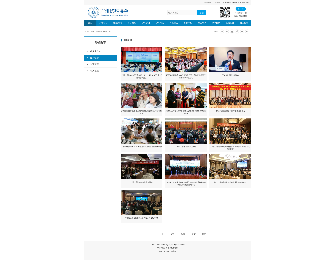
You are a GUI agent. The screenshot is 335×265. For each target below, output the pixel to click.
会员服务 (244, 23)
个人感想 (94, 71)
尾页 (204, 234)
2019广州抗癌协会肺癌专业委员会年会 (230, 111)
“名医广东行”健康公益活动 (186, 147)
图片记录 (107, 31)
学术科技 (160, 23)
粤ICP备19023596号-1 (167, 251)
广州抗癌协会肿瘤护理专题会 (141, 182)
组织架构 (117, 23)
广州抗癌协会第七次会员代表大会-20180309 (141, 218)
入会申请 (216, 2)
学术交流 (146, 23)
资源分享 (99, 31)
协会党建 (230, 23)
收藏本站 (226, 2)
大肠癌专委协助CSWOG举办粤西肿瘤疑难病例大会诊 (141, 147)
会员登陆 (207, 2)
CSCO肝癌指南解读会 (230, 75)
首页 (90, 23)
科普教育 (174, 23)
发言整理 (94, 64)
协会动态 (131, 23)
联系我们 (245, 2)
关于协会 (103, 23)
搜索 (201, 13)
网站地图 (235, 2)
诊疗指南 (216, 23)
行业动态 (202, 23)
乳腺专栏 (188, 23)
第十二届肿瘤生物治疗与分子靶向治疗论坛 (230, 182)
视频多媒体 (95, 51)
